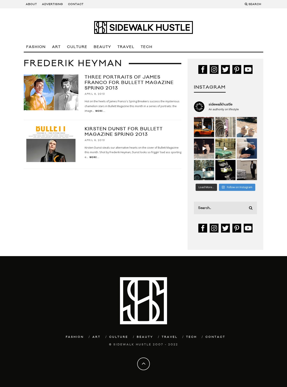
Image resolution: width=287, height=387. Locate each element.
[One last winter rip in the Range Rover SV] (204, 170)
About (31, 4)
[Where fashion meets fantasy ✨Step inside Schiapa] (225, 127)
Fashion (36, 47)
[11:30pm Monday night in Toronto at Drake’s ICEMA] (204, 148)
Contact (76, 4)
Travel (125, 47)
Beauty (102, 47)
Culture (77, 47)
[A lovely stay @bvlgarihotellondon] (204, 127)
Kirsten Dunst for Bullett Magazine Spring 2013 (124, 131)
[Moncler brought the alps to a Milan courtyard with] (225, 148)
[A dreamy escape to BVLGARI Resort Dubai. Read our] (247, 127)
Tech (147, 47)
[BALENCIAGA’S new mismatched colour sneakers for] (225, 170)
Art (56, 47)
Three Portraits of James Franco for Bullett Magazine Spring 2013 (129, 82)
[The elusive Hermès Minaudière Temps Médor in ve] (247, 148)
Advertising (52, 4)
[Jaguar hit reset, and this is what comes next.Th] (247, 170)
